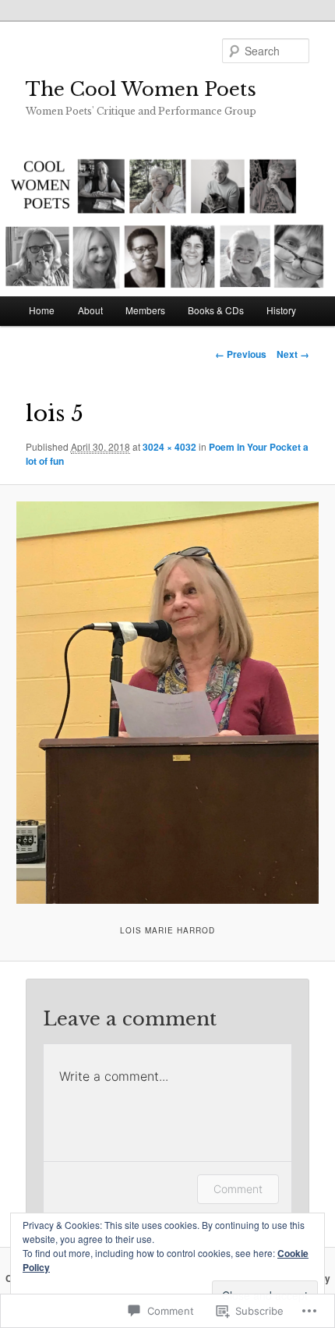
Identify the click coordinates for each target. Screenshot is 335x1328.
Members (145, 310)
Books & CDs (216, 310)
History (281, 310)
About (90, 310)
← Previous (240, 354)
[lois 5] (167, 702)
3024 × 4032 (169, 447)
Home (42, 310)
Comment (238, 1188)
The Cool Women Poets (141, 89)
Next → (293, 354)
